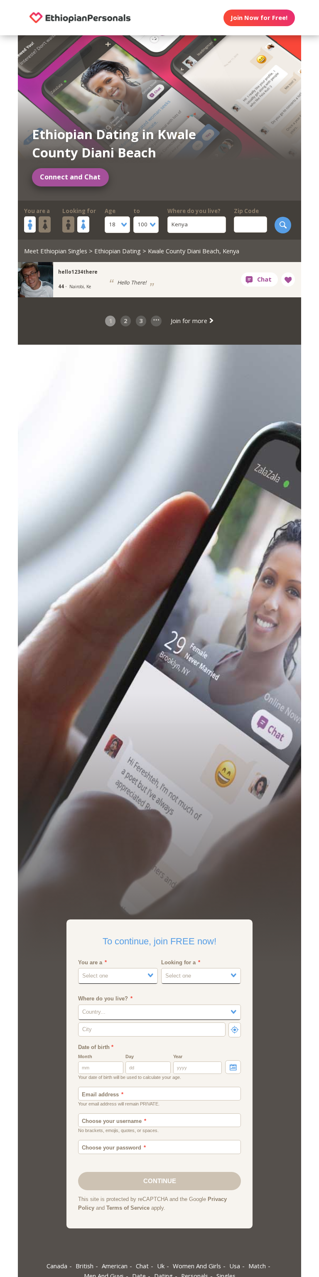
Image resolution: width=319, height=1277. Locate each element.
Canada (57, 1266)
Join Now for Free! (259, 17)
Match (257, 1266)
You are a (37, 211)
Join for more (190, 320)
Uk (160, 1266)
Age (110, 211)
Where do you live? (194, 211)
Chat (142, 1266)
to (136, 211)
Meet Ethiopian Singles (55, 251)
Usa (234, 1266)
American (115, 1266)
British (84, 1266)
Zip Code (246, 211)
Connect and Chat (70, 176)
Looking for (79, 211)
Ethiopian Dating (117, 251)
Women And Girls (197, 1266)
